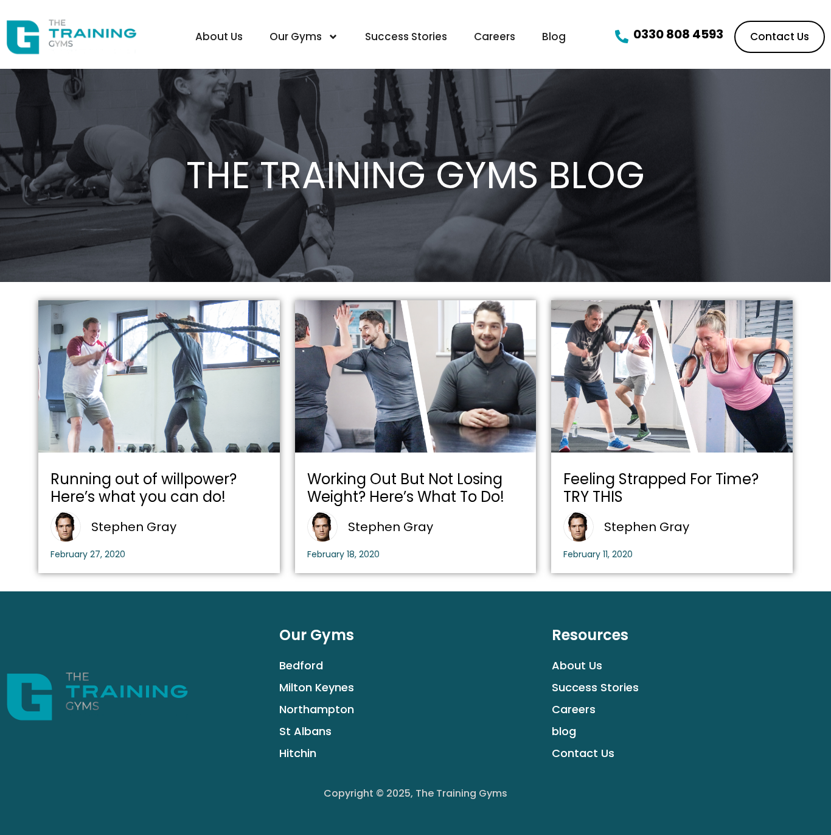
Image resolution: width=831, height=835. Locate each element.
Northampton (316, 709)
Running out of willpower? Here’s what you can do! (143, 488)
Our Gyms (295, 36)
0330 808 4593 (678, 34)
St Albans (305, 731)
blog (564, 731)
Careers (494, 36)
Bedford (301, 665)
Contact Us (583, 753)
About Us (219, 36)
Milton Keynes (316, 687)
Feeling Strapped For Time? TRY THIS (661, 488)
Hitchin (297, 753)
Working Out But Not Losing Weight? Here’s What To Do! (405, 488)
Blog (554, 36)
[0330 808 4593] (621, 36)
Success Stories (406, 36)
